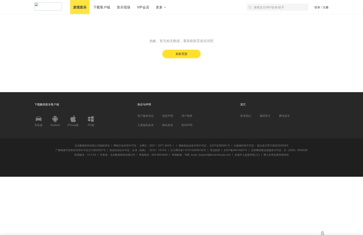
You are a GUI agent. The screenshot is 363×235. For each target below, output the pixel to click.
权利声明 (187, 125)
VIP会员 (143, 7)
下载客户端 (101, 7)
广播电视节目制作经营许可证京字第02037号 (80, 150)
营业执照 (215, 150)
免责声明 (167, 116)
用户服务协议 (145, 116)
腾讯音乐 (284, 116)
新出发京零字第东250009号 (273, 145)
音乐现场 (123, 7)
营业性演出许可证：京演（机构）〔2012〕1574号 (138, 150)
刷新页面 (181, 54)
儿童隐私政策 (145, 125)
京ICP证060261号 (219, 145)
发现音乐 (80, 7)
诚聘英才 (265, 116)
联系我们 (245, 116)
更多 (159, 7)
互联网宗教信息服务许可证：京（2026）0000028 (279, 150)
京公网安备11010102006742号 (188, 150)
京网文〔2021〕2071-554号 (155, 145)
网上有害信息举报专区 (276, 154)
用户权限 (187, 116)
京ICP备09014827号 (235, 150)
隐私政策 (167, 125)
